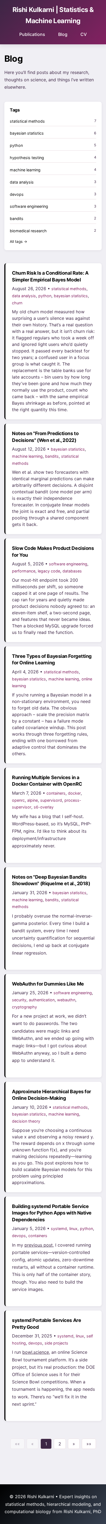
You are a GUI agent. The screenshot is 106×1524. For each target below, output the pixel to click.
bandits (52, 456)
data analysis (24, 295)
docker (74, 793)
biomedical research (28, 230)
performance (23, 571)
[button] (17, 1444)
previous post (38, 1245)
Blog (62, 34)
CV (83, 34)
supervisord (51, 800)
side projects (56, 1343)
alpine (32, 800)
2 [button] (59, 1443)
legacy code (49, 571)
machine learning (27, 456)
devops (19, 1235)
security (19, 1000)
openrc (18, 800)
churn (17, 303)
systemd (59, 1228)
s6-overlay (44, 807)
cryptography (24, 1007)
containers (56, 793)
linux (73, 1228)
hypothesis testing (27, 157)
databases (72, 571)
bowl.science (35, 1352)
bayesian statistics (71, 295)
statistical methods (68, 288)
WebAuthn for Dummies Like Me (48, 984)
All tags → (18, 241)
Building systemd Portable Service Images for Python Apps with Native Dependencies (52, 1212)
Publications (32, 34)
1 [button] (46, 1443)
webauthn (66, 1000)
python (44, 295)
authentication (42, 1000)
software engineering (68, 564)
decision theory (26, 1121)
